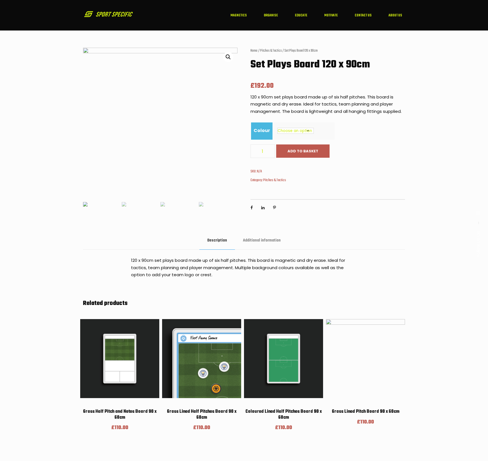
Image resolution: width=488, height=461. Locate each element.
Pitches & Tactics (271, 51)
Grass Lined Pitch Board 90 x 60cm (365, 411)
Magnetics (238, 15)
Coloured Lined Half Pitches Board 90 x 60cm (283, 414)
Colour (262, 130)
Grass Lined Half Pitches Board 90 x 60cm (202, 414)
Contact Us (363, 15)
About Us (395, 15)
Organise (271, 15)
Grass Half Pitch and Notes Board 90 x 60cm (120, 414)
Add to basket (302, 151)
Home (254, 51)
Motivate (331, 15)
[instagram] (478, 213)
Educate (301, 15)
